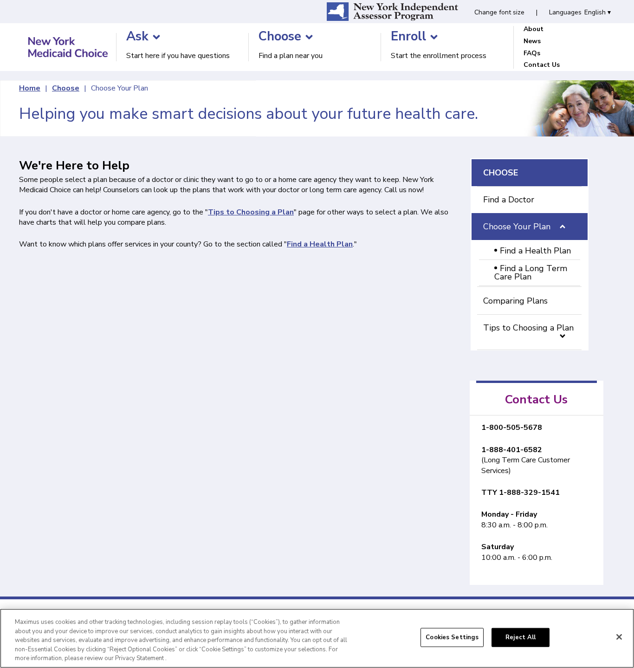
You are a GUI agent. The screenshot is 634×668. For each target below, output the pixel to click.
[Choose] (309, 37)
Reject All (520, 637)
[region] (317, 638)
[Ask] (156, 37)
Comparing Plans (515, 300)
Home (29, 88)
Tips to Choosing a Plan (528, 327)
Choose (65, 88)
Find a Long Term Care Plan (530, 272)
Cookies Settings (452, 637)
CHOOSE (500, 172)
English (597, 12)
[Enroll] (434, 37)
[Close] (619, 637)
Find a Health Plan (535, 250)
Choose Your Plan (119, 88)
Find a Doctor (508, 199)
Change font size (499, 12)
